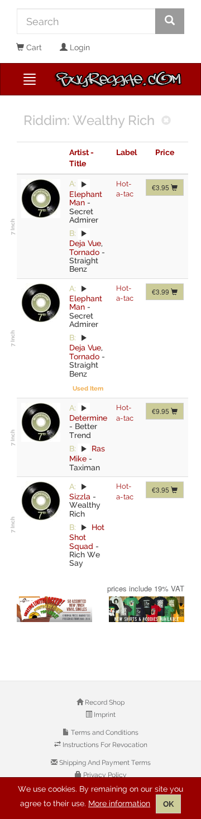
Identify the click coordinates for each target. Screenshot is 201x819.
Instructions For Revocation (104, 745)
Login (79, 47)
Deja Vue (85, 243)
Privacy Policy (104, 775)
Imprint (104, 715)
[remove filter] (166, 121)
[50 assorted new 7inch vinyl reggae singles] (54, 609)
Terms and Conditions (103, 732)
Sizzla (79, 496)
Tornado (84, 252)
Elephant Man (85, 198)
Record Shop (104, 702)
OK (168, 803)
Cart (33, 47)
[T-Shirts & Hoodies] (146, 609)
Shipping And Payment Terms (104, 763)
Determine (88, 417)
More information (119, 803)
